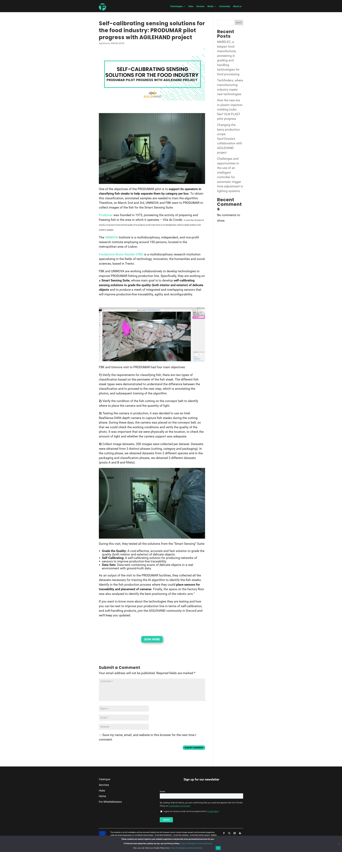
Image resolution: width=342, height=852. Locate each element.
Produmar (106, 215)
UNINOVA (111, 237)
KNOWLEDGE (118, 43)
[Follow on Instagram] (234, 833)
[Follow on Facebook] (224, 833)
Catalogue (104, 779)
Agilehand (104, 43)
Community (224, 6)
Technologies (176, 6)
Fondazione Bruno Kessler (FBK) (121, 254)
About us (237, 6)
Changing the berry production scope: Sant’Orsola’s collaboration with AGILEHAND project (229, 138)
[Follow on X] (229, 833)
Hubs (190, 6)
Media (210, 6)
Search (239, 23)
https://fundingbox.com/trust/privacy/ (196, 843)
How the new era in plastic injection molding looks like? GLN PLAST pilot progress (229, 109)
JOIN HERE (152, 639)
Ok (218, 848)
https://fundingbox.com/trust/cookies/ (186, 848)
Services (200, 6)
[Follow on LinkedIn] (240, 833)
